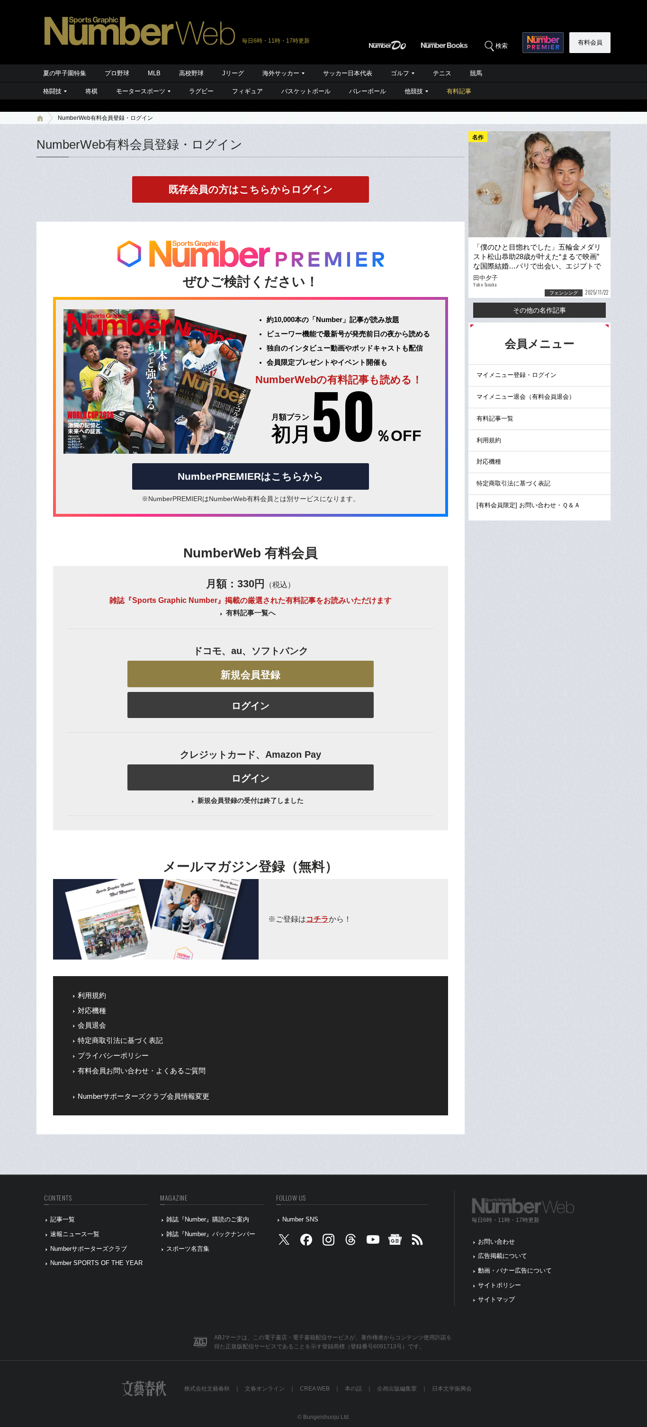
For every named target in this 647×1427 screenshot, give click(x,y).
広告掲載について (502, 1255)
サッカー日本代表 (347, 73)
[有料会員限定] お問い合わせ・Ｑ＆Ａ (528, 505)
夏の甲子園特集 (64, 73)
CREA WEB (315, 1388)
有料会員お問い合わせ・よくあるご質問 (142, 1071)
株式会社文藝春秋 (207, 1388)
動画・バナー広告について (515, 1270)
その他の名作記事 (539, 310)
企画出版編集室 (397, 1388)
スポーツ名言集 (187, 1248)
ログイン (251, 705)
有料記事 (459, 91)
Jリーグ (233, 73)
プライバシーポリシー (113, 1055)
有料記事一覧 (494, 418)
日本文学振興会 (452, 1388)
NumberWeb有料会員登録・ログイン (105, 118)
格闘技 (52, 91)
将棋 (91, 91)
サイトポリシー (499, 1285)
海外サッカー (280, 73)
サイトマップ (496, 1299)
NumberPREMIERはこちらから (251, 476)
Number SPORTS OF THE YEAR (96, 1262)
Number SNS (300, 1219)
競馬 (476, 73)
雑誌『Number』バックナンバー (210, 1234)
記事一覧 (62, 1219)
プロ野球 (117, 73)
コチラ (317, 919)
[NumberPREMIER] (543, 42)
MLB (154, 73)
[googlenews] (395, 1241)
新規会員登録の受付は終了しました (251, 800)
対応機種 (92, 1010)
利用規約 (92, 995)
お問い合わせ (496, 1241)
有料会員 (590, 42)
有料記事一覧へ (251, 613)
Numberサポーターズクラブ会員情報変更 (143, 1096)
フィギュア (247, 91)
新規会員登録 (250, 674)
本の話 (353, 1388)
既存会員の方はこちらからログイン (251, 189)
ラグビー (201, 91)
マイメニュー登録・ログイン (516, 374)
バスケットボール (306, 91)
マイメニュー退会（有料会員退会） (525, 396)
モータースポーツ (140, 91)
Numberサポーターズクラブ (88, 1248)
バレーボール (367, 91)
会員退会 (92, 1025)
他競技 (413, 91)
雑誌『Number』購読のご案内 (207, 1219)
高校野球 (191, 73)
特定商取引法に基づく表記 (120, 1040)
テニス (442, 73)
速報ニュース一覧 (74, 1234)
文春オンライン (265, 1388)
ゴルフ (400, 73)
